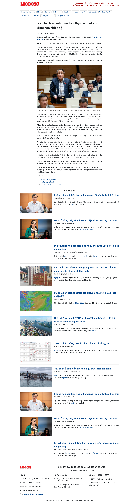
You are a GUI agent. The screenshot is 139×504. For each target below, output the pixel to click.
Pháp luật (66, 12)
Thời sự (75, 12)
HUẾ (55, 375)
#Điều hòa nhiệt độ (47, 182)
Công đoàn (93, 12)
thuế (72, 204)
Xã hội (32, 12)
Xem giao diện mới (62, 16)
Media (39, 12)
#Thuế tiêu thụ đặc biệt (49, 180)
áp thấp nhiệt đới (79, 303)
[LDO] (36, 203)
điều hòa (67, 256)
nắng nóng (95, 256)
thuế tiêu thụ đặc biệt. (86, 229)
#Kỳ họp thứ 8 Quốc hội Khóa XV (52, 184)
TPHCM (93, 331)
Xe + (52, 16)
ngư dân (65, 378)
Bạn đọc (83, 12)
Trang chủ (24, 12)
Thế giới (45, 16)
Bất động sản (25, 16)
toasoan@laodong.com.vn (33, 494)
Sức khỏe (36, 16)
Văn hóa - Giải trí (105, 12)
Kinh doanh (57, 12)
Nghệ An (57, 278)
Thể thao (47, 12)
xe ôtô (86, 256)
